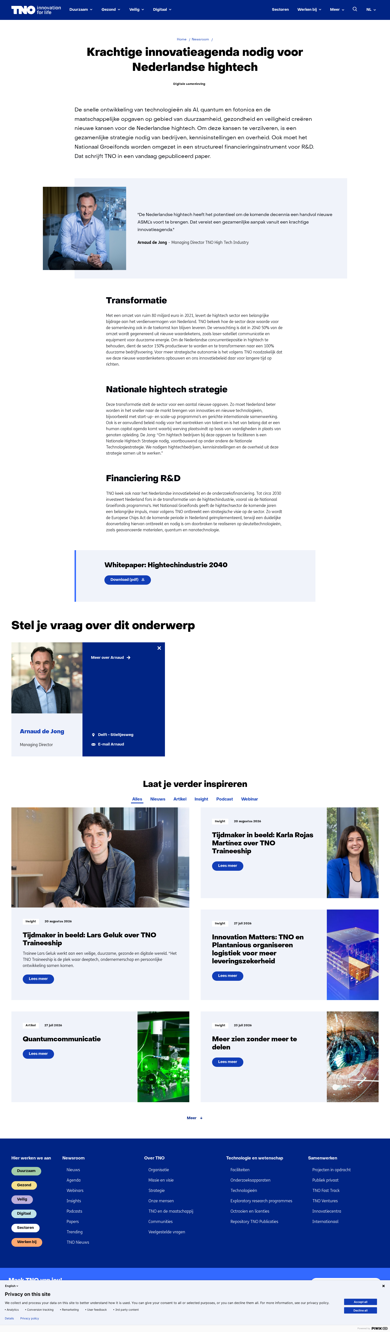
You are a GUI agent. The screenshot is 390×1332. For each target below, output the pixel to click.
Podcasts (74, 1211)
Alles (137, 799)
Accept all (360, 1302)
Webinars (75, 1190)
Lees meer (39, 980)
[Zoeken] (355, 9)
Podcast (224, 799)
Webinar (249, 799)
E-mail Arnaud (111, 744)
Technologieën (244, 1190)
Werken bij (307, 10)
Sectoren (280, 10)
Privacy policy (29, 1318)
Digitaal (160, 10)
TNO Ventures (325, 1201)
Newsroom (73, 1158)
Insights (74, 1201)
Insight (201, 799)
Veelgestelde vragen (166, 1232)
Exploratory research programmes (261, 1201)
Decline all (360, 1310)
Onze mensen (161, 1201)
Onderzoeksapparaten (251, 1180)
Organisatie (158, 1170)
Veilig (134, 10)
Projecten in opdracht (331, 1170)
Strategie (156, 1190)
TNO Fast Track (326, 1190)
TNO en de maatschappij (170, 1211)
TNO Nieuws (78, 1242)
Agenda (74, 1180)
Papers (73, 1221)
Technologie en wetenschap (254, 1158)
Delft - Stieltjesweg (115, 735)
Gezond (109, 10)
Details (9, 1318)
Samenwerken (322, 1158)
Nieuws (157, 799)
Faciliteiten (240, 1170)
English (10, 1286)
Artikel (179, 799)
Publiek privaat (325, 1180)
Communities (160, 1221)
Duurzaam (78, 10)
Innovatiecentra (326, 1211)
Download (130, 581)
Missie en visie (161, 1180)
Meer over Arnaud (107, 658)
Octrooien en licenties (250, 1211)
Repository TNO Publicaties (254, 1221)
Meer (335, 10)
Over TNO (154, 1158)
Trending (75, 1232)
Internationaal (325, 1221)
